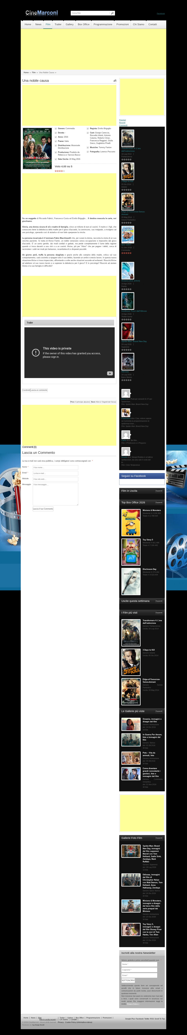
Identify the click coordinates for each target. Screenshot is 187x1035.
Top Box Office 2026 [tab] (140, 233)
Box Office (87, 24)
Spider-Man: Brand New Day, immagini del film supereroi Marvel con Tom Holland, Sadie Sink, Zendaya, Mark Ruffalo (152, 318)
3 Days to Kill (142, 148)
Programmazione (107, 24)
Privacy (61, 524)
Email (25, 473)
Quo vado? (141, 188)
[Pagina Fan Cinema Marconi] (163, 14)
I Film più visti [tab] (140, 246)
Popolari (128, 122)
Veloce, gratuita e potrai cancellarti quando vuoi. (141, 424)
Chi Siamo (144, 24)
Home (28, 24)
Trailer (60, 24)
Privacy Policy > (133, 468)
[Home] (42, 16)
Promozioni (128, 24)
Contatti (29, 32)
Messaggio (26, 484)
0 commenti (153, 134)
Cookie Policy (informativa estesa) (78, 524)
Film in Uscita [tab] (140, 227)
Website (25, 479)
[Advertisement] (93, 57)
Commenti (154, 121)
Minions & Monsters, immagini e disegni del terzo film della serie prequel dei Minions (152, 369)
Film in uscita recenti (47, 521)
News (39, 24)
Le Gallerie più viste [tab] (140, 252)
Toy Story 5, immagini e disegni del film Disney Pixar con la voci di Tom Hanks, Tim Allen (152, 393)
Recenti (141, 121)
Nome (25, 467)
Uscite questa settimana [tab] (140, 240)
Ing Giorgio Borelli (38, 526)
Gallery (73, 24)
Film (49, 24)
